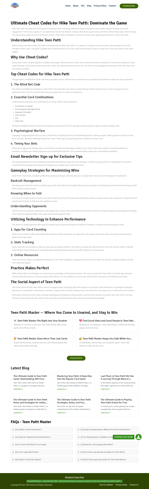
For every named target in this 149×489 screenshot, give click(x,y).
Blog (89, 5)
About (75, 5)
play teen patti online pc (67, 481)
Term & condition (106, 485)
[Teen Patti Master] (25, 5)
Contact (112, 5)
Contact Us (134, 485)
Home (68, 5)
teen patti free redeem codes (114, 481)
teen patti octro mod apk (97, 481)
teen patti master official (51, 481)
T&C (83, 5)
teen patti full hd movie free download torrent (35, 481)
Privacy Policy (100, 5)
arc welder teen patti (82, 481)
